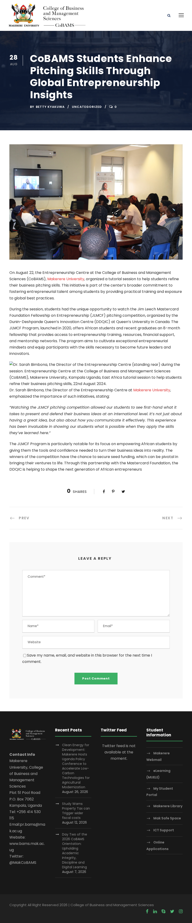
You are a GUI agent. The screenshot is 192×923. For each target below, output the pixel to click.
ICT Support (163, 830)
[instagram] (181, 911)
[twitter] (172, 911)
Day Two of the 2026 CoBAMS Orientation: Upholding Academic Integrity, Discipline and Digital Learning (74, 850)
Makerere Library (167, 806)
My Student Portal (159, 791)
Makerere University (65, 279)
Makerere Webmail (158, 756)
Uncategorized (87, 107)
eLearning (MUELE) (158, 774)
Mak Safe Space (167, 818)
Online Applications (157, 845)
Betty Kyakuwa (50, 107)
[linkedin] (155, 911)
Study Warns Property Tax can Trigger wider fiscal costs (76, 810)
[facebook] (147, 911)
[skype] (163, 911)
